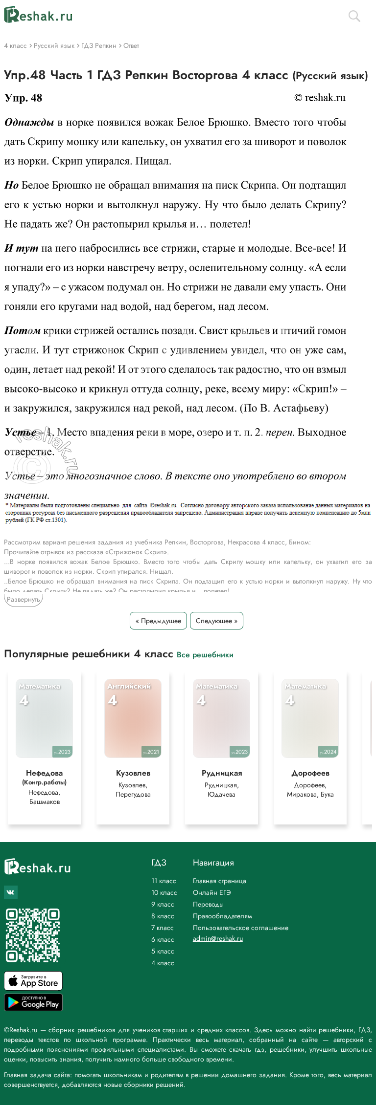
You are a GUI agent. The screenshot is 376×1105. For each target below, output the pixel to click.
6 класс (162, 939)
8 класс (162, 916)
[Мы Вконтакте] (11, 892)
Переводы (208, 904)
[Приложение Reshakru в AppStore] (33, 988)
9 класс (162, 904)
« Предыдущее (158, 621)
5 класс (162, 951)
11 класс (163, 881)
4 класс (162, 963)
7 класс (162, 927)
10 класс (164, 892)
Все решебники (205, 654)
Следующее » (216, 621)
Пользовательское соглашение (240, 927)
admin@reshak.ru (218, 938)
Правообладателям (222, 916)
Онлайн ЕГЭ (212, 892)
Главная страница (219, 881)
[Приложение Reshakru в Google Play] (33, 1008)
